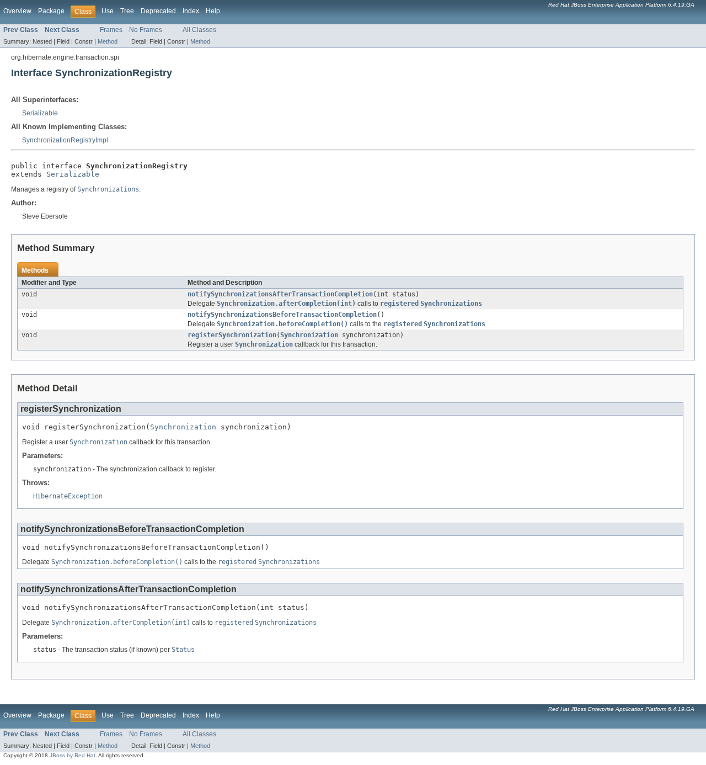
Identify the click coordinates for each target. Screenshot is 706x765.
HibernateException (68, 496)
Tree (127, 11)
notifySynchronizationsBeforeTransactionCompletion (282, 314)
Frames (111, 30)
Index (191, 11)
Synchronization (309, 335)
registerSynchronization (232, 335)
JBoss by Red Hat (72, 755)
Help (213, 11)
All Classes (199, 30)
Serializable (40, 113)
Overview (17, 11)
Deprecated (158, 11)
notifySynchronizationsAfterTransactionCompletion (280, 294)
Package (51, 11)
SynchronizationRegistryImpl (65, 140)
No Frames (145, 30)
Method (107, 41)
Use (107, 11)
